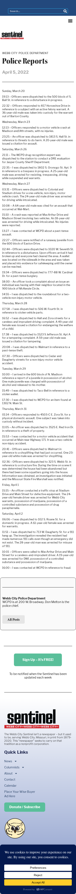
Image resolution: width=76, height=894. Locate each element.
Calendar (10, 785)
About (8, 773)
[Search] (65, 11)
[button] (70, 20)
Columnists (11, 767)
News (8, 761)
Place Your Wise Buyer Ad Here (19, 794)
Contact (9, 779)
